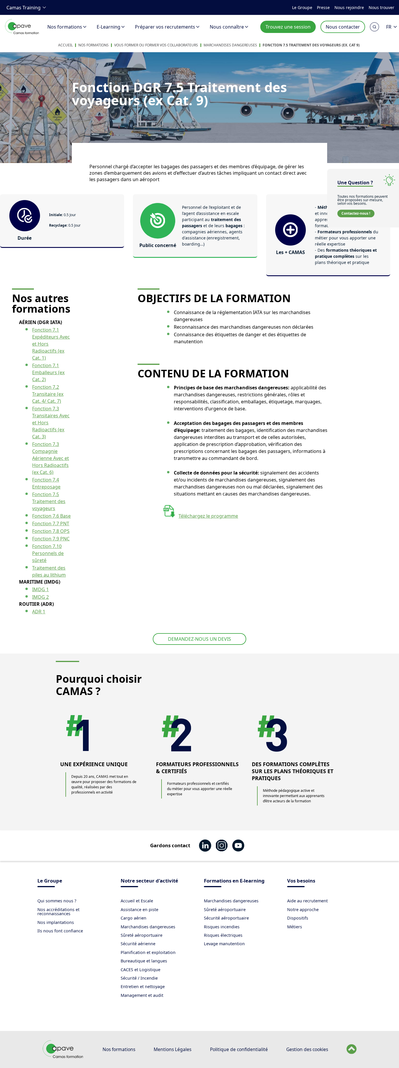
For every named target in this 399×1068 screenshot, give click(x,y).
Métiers (294, 926)
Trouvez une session (288, 27)
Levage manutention (224, 943)
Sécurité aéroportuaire (226, 918)
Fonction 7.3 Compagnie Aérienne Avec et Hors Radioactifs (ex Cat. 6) (50, 458)
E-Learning (108, 27)
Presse (323, 7)
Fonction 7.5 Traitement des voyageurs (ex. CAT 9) (311, 45)
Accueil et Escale (137, 901)
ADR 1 (38, 611)
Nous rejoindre (349, 7)
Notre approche (303, 909)
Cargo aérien (133, 918)
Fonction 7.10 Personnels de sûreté (48, 553)
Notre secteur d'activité (149, 881)
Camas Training (23, 7)
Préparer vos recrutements (165, 27)
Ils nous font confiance (60, 931)
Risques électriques (223, 935)
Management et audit (142, 995)
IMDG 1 (40, 589)
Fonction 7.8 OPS (51, 531)
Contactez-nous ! (355, 213)
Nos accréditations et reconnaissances (58, 911)
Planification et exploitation (148, 952)
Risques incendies (222, 926)
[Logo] (22, 33)
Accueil (65, 45)
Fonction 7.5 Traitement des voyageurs (48, 501)
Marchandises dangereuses (230, 45)
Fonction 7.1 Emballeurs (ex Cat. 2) (48, 372)
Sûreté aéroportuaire (141, 935)
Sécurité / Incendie (139, 978)
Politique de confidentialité (239, 1049)
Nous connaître (227, 27)
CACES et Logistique (140, 969)
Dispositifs (297, 918)
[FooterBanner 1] (63, 1056)
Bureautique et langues (144, 961)
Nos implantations (55, 922)
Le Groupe (302, 7)
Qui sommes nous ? (56, 901)
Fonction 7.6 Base (51, 516)
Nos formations (64, 27)
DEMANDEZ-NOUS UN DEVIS (199, 639)
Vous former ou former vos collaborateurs (156, 45)
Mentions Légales (172, 1049)
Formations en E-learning (234, 881)
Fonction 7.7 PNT (50, 523)
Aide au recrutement (307, 901)
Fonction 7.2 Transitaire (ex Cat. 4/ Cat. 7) (47, 394)
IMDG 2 (40, 597)
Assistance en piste (139, 909)
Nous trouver (381, 7)
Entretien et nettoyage (143, 986)
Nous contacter (343, 27)
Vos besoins (301, 881)
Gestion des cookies (307, 1049)
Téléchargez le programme (208, 516)
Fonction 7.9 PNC (51, 538)
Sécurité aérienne (138, 943)
